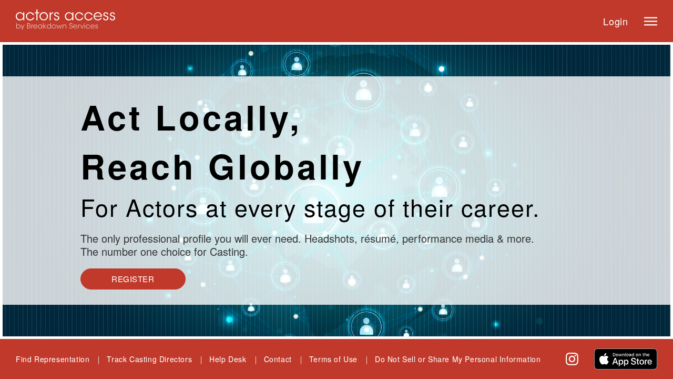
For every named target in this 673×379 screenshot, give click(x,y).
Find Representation (52, 359)
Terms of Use (333, 359)
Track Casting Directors (149, 359)
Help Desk (227, 359)
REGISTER (132, 278)
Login (615, 21)
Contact (278, 359)
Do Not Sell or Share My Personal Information (458, 359)
